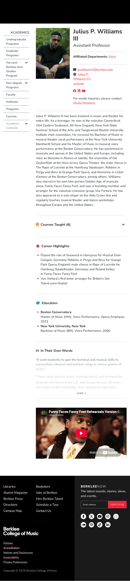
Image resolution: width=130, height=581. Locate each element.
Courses (11, 116)
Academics (20, 32)
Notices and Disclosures (18, 553)
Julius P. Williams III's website (82, 79)
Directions (10, 504)
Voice (112, 56)
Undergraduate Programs (16, 41)
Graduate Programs (12, 53)
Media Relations (84, 103)
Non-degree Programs (14, 85)
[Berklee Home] (34, 531)
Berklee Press (13, 498)
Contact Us (43, 510)
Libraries (9, 486)
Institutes (12, 102)
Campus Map (12, 510)
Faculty (11, 95)
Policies (8, 543)
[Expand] (123, 224)
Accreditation (11, 548)
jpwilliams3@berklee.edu (95, 69)
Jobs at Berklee (46, 492)
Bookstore (43, 486)
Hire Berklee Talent (49, 498)
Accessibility (11, 557)
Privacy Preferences (15, 562)
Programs (12, 109)
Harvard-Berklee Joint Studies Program (14, 69)
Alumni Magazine (15, 492)
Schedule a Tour (47, 504)
